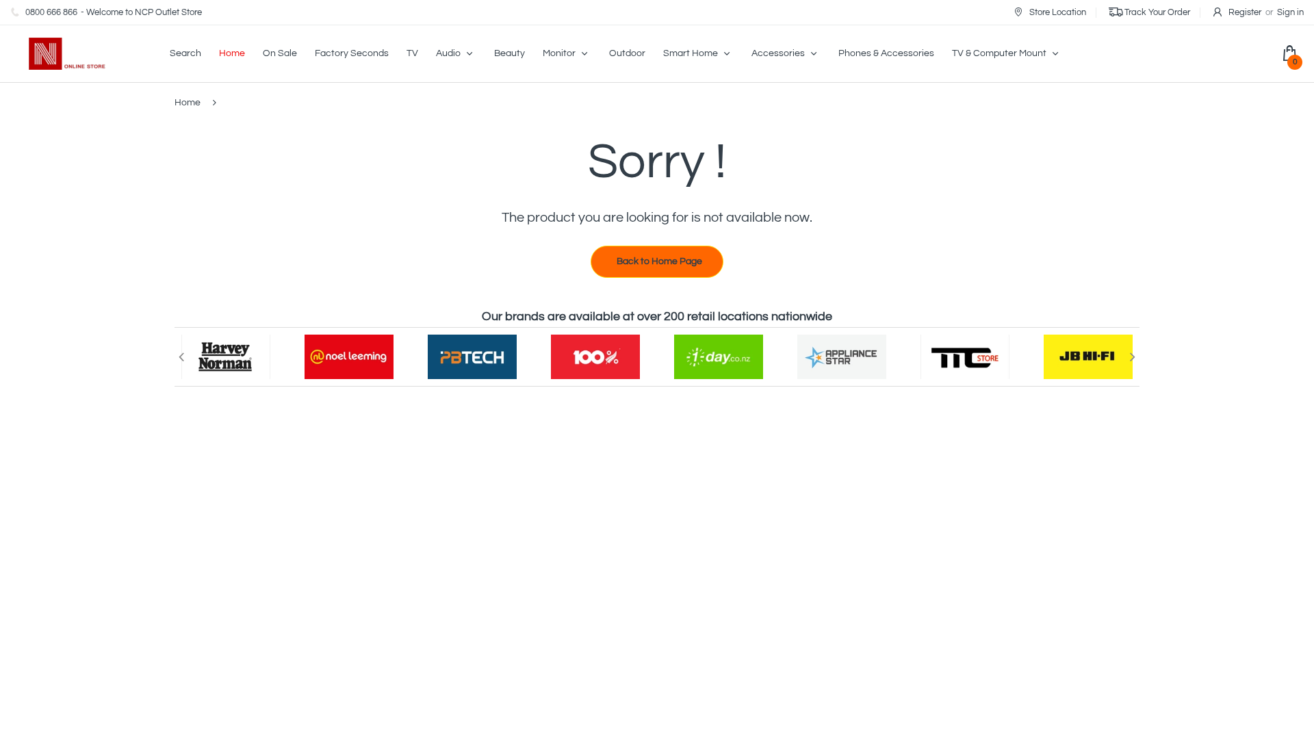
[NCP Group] (58, 53)
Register (1244, 12)
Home (188, 102)
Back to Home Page (659, 261)
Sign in (1290, 12)
